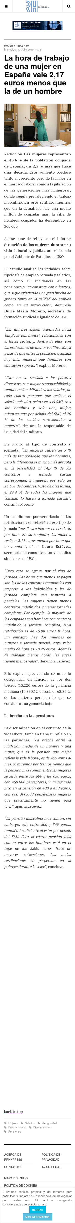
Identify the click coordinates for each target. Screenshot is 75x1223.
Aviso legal (51, 1167)
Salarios (30, 1123)
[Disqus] (37, 934)
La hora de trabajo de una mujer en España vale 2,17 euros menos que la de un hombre (36, 74)
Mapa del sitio (16, 1178)
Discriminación (41, 1127)
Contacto (12, 1167)
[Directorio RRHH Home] (37, 25)
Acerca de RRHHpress (13, 1157)
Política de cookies (20, 1185)
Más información (37, 1217)
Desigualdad (49, 1123)
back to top (13, 1111)
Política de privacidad (51, 1157)
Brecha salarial (17, 1127)
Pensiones (14, 1131)
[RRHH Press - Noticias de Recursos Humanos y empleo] (37, 6)
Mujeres (13, 1123)
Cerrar (37, 1210)
